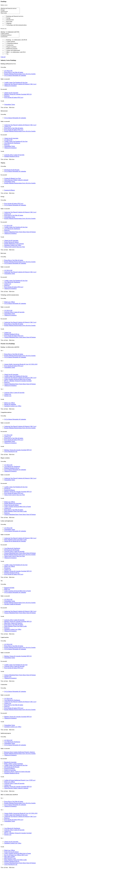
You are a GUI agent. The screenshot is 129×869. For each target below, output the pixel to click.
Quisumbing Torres (9, 104)
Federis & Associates (10, 770)
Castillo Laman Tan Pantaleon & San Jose (15, 82)
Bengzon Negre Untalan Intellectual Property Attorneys (19, 752)
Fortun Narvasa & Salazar (11, 242)
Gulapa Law (7, 126)
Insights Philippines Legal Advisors (14, 243)
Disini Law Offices (9, 302)
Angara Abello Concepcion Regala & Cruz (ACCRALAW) (20, 364)
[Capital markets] (10, 33)
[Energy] (10, 10)
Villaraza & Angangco (10, 85)
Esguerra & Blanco (9, 190)
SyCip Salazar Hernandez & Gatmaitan (15, 75)
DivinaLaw (7, 488)
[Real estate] (10, 13)
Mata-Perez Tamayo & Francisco (13, 623)
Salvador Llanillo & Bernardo (12, 604)
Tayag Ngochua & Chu (10, 451)
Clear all (3, 57)
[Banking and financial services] (10, 8)
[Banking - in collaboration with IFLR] (10, 32)
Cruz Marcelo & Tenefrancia (12, 143)
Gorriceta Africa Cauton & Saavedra (14, 312)
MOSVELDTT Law (10, 858)
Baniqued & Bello (9, 587)
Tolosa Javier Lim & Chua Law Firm (14, 247)
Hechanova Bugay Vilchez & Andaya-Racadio (17, 771)
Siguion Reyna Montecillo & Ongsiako (15, 541)
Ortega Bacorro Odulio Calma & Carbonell (16, 180)
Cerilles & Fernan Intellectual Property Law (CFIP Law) (19, 780)
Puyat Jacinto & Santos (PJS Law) (13, 97)
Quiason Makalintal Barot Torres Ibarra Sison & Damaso (20, 232)
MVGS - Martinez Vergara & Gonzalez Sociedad (18, 381)
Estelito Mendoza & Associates (12, 503)
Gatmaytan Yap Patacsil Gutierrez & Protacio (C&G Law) (20, 84)
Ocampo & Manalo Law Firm (12, 178)
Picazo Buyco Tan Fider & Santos (13, 72)
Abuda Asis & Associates (11, 92)
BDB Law (7, 589)
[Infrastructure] (10, 11)
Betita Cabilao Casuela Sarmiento (13, 763)
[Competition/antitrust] (10, 35)
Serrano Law (7, 395)
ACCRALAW (8, 70)
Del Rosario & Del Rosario (11, 169)
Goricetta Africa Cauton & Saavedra (14, 155)
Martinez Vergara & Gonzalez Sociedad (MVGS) (18, 94)
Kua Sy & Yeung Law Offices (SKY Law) (16, 855)
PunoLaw (7, 96)
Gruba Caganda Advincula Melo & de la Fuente (17, 379)
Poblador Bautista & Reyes (11, 156)
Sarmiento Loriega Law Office (12, 245)
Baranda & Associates (10, 762)
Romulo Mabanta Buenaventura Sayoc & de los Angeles (20, 74)
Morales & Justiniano (10, 404)
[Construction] (10, 36)
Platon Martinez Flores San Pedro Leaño (15, 511)
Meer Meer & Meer (9, 856)
